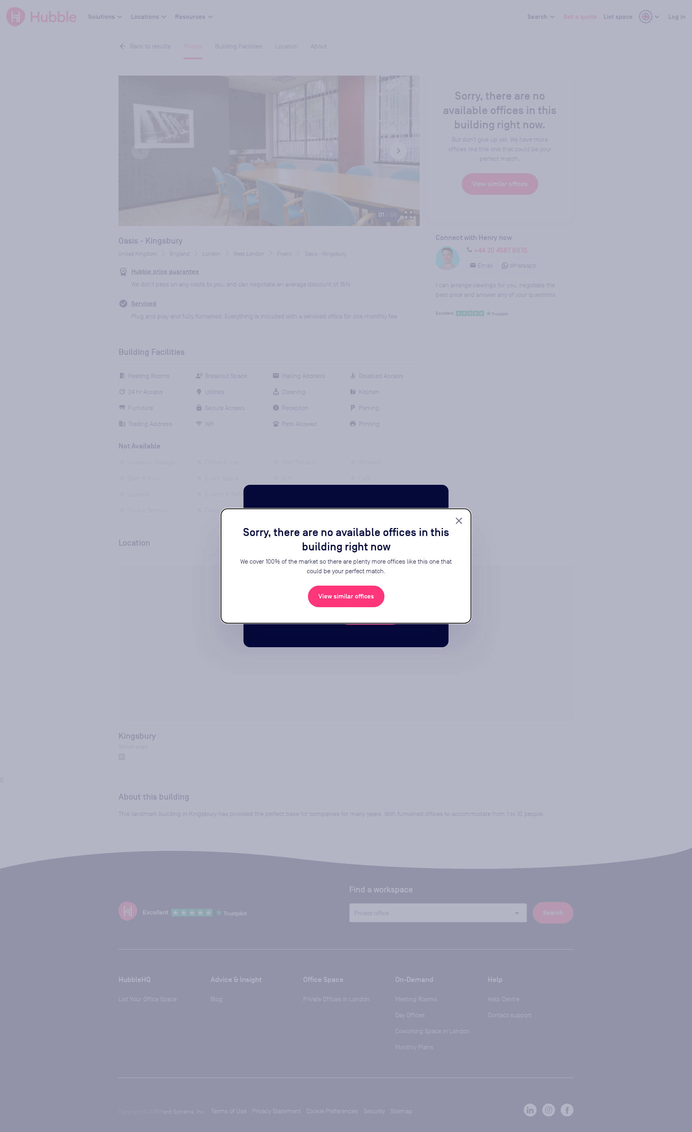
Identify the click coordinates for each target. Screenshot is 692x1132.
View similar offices (346, 596)
